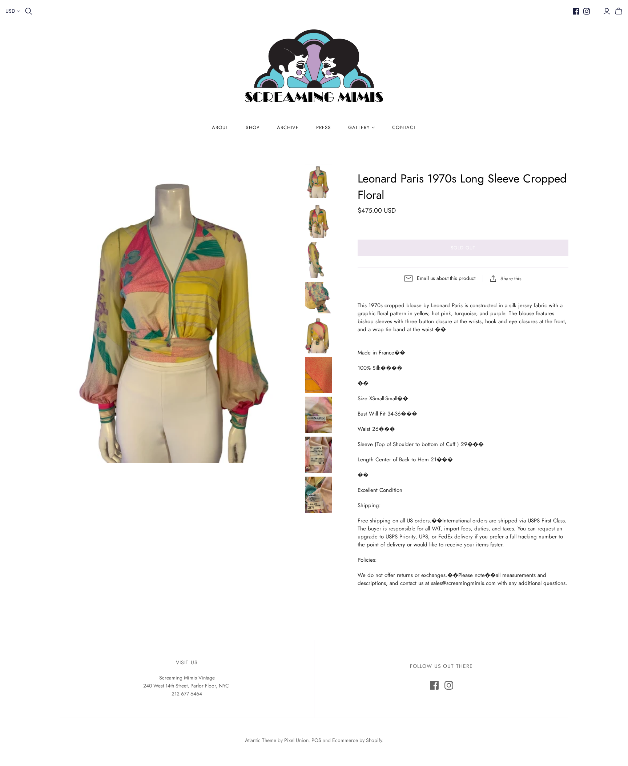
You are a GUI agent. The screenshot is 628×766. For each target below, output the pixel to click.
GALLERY (359, 127)
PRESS (323, 127)
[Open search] (28, 11)
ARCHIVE (288, 127)
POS (316, 740)
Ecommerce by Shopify (357, 740)
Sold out (463, 247)
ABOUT (220, 127)
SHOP (252, 127)
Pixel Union (296, 740)
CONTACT (404, 127)
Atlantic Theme (260, 740)
